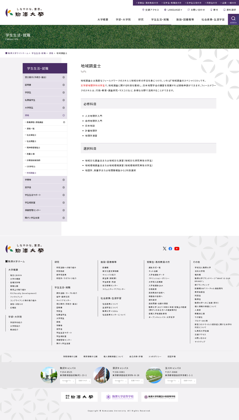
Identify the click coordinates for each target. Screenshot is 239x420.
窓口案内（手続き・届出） (36, 77)
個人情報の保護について (206, 306)
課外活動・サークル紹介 (66, 293)
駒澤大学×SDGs (110, 311)
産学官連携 (61, 274)
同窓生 (212, 2)
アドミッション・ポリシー (159, 278)
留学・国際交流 (63, 296)
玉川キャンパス (173, 368)
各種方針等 (15, 282)
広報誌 (13, 307)
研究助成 (60, 271)
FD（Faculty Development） (23, 293)
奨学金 (28, 187)
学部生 (28, 92)
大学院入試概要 (156, 282)
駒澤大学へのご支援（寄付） (207, 302)
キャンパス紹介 (109, 274)
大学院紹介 (15, 326)
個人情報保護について (113, 356)
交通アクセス (152, 9)
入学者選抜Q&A (156, 285)
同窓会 (198, 295)
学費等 (28, 179)
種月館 (198, 274)
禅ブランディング (202, 284)
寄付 (215, 9)
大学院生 (29, 107)
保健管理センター (33, 210)
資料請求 (231, 9)
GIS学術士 (31, 166)
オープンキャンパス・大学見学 (162, 317)
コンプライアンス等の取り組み (23, 300)
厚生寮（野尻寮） (109, 278)
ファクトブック (16, 296)
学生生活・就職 (160, 19)
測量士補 (30, 153)
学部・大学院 (123, 19)
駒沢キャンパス (68, 368)
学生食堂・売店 (109, 282)
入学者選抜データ (156, 274)
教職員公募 (200, 313)
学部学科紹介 (16, 322)
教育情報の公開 (91, 356)
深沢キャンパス (120, 368)
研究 (141, 19)
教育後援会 (200, 292)
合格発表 (153, 289)
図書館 (105, 267)
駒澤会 (198, 299)
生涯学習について (110, 307)
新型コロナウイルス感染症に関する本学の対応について (213, 326)
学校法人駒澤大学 (203, 267)
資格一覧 (30, 128)
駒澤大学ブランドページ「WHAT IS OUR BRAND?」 (212, 279)
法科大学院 (200, 271)
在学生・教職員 (172, 2)
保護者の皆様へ (156, 296)
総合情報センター (110, 285)
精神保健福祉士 (33, 147)
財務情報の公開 (70, 356)
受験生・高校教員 (148, 2)
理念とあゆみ (16, 275)
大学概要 (103, 19)
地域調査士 (31, 172)
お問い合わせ (198, 9)
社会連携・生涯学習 (213, 19)
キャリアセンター (63, 300)
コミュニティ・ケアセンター (114, 289)
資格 (27, 115)
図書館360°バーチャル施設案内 (209, 288)
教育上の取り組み (18, 289)
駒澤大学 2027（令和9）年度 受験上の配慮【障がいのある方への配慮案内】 (168, 308)
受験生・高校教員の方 (158, 262)
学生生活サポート (33, 194)
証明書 (28, 84)
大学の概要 (15, 279)
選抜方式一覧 (155, 267)
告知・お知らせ (16, 304)
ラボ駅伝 (198, 317)
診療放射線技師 (33, 160)
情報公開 (14, 286)
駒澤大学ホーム (16, 261)
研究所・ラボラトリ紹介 (66, 278)
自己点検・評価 (136, 356)
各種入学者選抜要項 (158, 313)
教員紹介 (14, 329)
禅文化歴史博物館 (110, 271)
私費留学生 (30, 99)
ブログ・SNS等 (201, 320)
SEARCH (233, 23)
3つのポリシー (155, 356)
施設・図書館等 (185, 19)
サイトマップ (200, 341)
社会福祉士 (31, 134)
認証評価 (172, 356)
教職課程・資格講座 (35, 122)
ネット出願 (153, 271)
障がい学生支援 (32, 217)
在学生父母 (194, 2)
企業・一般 (229, 2)
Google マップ (66, 381)
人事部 (198, 310)
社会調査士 (31, 141)
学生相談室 (30, 202)
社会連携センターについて (114, 314)
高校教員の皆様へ (157, 292)
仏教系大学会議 (202, 331)
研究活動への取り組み (66, 267)
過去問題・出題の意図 (158, 303)
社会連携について (110, 304)
